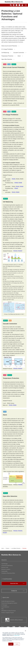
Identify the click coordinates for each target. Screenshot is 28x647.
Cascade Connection (18, 52)
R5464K (20, 484)
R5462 (17, 186)
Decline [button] (17, 644)
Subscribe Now (14, 583)
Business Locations (5, 569)
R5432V (15, 251)
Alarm (19, 56)
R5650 (17, 192)
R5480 (16, 182)
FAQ (2, 608)
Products (7, 548)
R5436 (10, 405)
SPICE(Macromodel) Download (8, 610)
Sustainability (4, 571)
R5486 (20, 182)
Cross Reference (5, 606)
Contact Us (14, 590)
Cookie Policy (16, 635)
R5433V (20, 530)
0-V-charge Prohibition (7, 49)
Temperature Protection (7, 56)
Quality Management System (8, 601)
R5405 (13, 179)
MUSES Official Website (16, 619)
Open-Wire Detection (6, 59)
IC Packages (4, 605)
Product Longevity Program (7, 612)
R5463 (16, 188)
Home (2, 548)
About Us (4, 560)
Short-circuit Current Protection (9, 45)
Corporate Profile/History (7, 565)
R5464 (21, 186)
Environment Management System (9, 603)
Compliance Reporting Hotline (8, 573)
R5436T (20, 251)
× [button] (25, 630)
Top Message (4, 563)
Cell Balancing (5, 52)
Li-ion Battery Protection (15, 548)
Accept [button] (11, 644)
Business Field (4, 567)
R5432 (13, 192)
